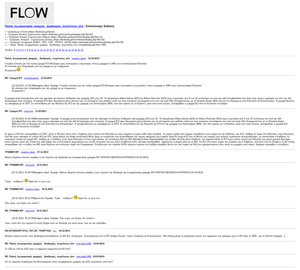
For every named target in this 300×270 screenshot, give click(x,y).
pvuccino (28, 111)
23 (72, 50)
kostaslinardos (31, 78)
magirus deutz (79, 58)
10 (32, 50)
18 (57, 50)
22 (69, 50)
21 (66, 50)
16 (50, 50)
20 (63, 50)
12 (38, 50)
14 (44, 50)
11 (35, 50)
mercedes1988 (83, 243)
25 (79, 50)
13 (41, 50)
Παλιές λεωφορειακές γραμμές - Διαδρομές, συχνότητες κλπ (44, 26)
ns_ (55, 230)
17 (54, 50)
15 (47, 50)
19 (60, 50)
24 (75, 50)
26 (82, 50)
